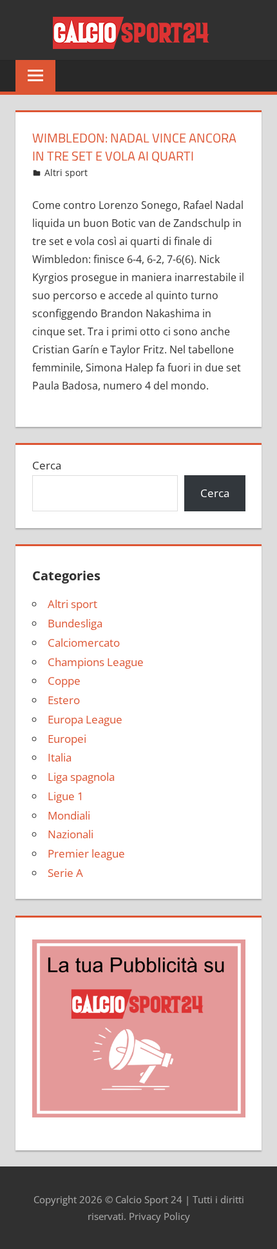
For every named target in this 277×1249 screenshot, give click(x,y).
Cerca (46, 465)
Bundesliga (75, 623)
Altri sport (66, 172)
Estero (64, 700)
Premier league (86, 853)
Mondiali (69, 815)
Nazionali (70, 834)
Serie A (65, 872)
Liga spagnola (81, 776)
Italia (60, 757)
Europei (67, 738)
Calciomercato (84, 642)
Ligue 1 (66, 796)
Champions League (96, 661)
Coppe (64, 680)
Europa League (85, 719)
